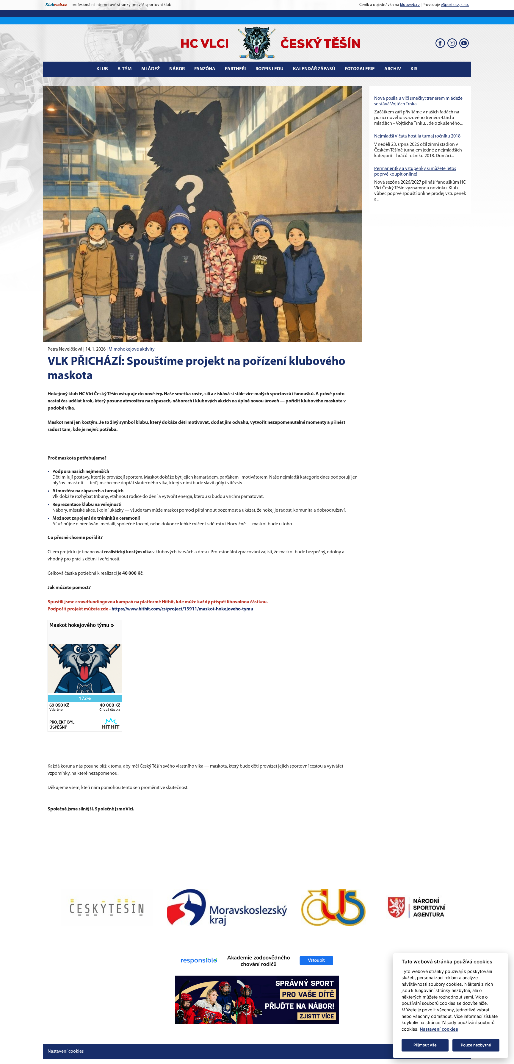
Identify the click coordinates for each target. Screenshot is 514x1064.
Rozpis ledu (269, 69)
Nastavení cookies (66, 1051)
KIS (414, 69)
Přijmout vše (425, 1045)
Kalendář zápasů (314, 69)
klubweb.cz (410, 5)
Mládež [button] (150, 69)
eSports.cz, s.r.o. (455, 5)
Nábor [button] (177, 69)
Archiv (392, 69)
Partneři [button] (235, 69)
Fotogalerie (360, 69)
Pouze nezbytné (476, 1045)
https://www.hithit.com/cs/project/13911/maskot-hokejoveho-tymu (182, 609)
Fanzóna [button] (204, 69)
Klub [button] (102, 69)
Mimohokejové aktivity (132, 349)
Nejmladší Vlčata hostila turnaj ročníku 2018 (417, 136)
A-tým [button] (124, 69)
